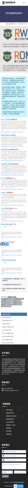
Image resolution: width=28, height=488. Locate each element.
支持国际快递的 (7, 242)
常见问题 (8, 431)
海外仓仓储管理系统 (6, 304)
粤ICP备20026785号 (9, 486)
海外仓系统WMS (7, 317)
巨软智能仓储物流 (10, 164)
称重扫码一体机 (10, 425)
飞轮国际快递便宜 (8, 260)
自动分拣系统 (10, 422)
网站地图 (8, 434)
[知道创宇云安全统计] (18, 486)
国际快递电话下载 (8, 224)
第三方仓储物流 (9, 119)
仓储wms (7, 193)
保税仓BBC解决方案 (7, 336)
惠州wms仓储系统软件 (18, 298)
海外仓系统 (9, 410)
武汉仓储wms (8, 178)
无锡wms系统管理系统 (16, 304)
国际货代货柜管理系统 (6, 302)
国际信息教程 (10, 149)
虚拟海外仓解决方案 (7, 327)
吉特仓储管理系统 (12, 297)
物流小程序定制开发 (7, 343)
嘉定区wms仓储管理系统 (7, 298)
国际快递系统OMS (7, 320)
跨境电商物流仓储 (8, 135)
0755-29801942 (8, 388)
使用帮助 (8, 428)
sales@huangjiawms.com (11, 390)
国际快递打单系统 (11, 416)
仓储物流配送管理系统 (6, 306)
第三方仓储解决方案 (7, 333)
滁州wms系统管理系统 (6, 300)
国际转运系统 (10, 413)
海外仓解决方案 (6, 330)
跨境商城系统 (10, 419)
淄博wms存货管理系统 (17, 302)
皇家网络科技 (11, 24)
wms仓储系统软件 (16, 300)
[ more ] (6, 374)
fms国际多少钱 (9, 208)
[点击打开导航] (24, 2)
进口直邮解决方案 (7, 340)
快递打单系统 (6, 324)
